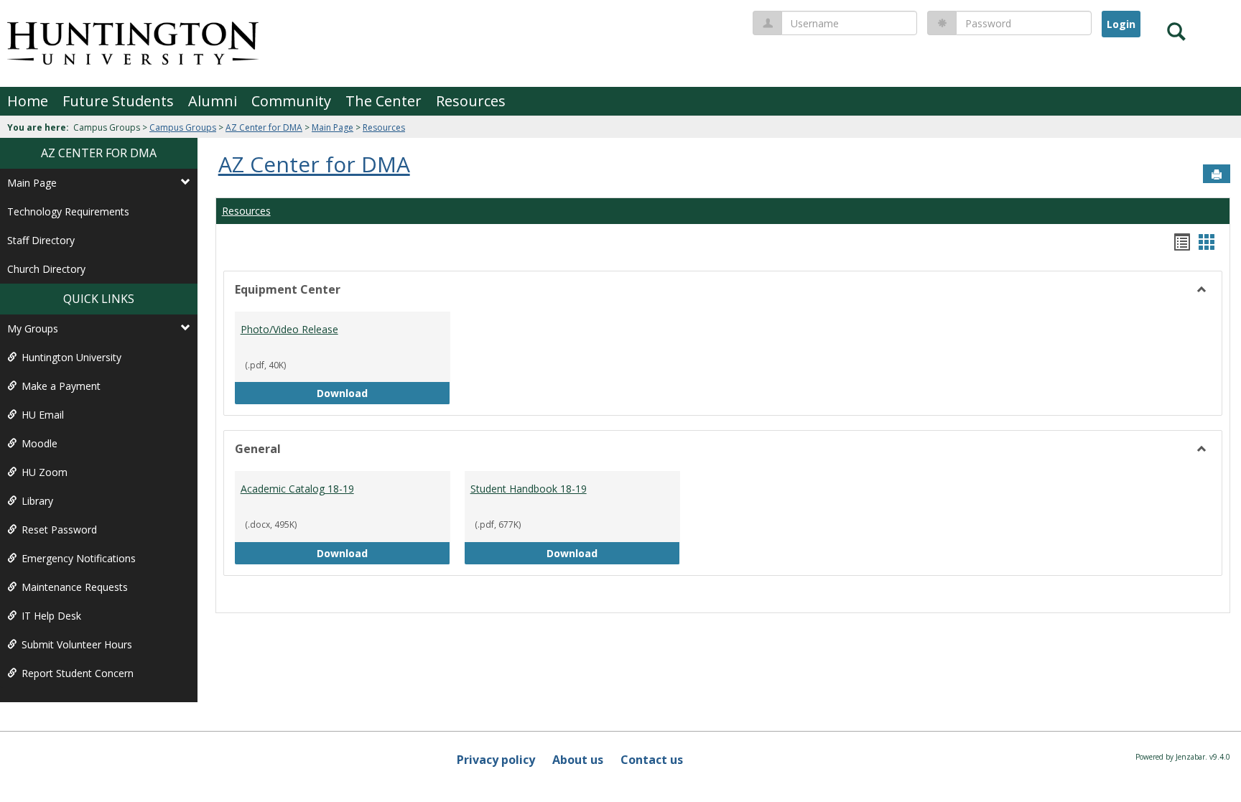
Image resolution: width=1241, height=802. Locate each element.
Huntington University (71, 357)
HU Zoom (45, 472)
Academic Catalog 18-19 (297, 488)
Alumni (212, 101)
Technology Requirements (68, 211)
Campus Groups (182, 127)
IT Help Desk (51, 616)
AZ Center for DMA (264, 127)
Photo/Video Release (289, 329)
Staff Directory (41, 240)
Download (383, 393)
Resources (471, 101)
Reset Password (59, 529)
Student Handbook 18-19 (528, 488)
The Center (383, 101)
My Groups (32, 328)
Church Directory (46, 269)
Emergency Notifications (79, 558)
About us (577, 760)
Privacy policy (496, 760)
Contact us (651, 760)
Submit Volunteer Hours (77, 644)
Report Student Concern (78, 673)
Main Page (332, 127)
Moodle (39, 443)
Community (291, 101)
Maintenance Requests (75, 587)
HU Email (43, 414)
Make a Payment (61, 386)
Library (37, 501)
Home (27, 101)
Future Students (118, 101)
